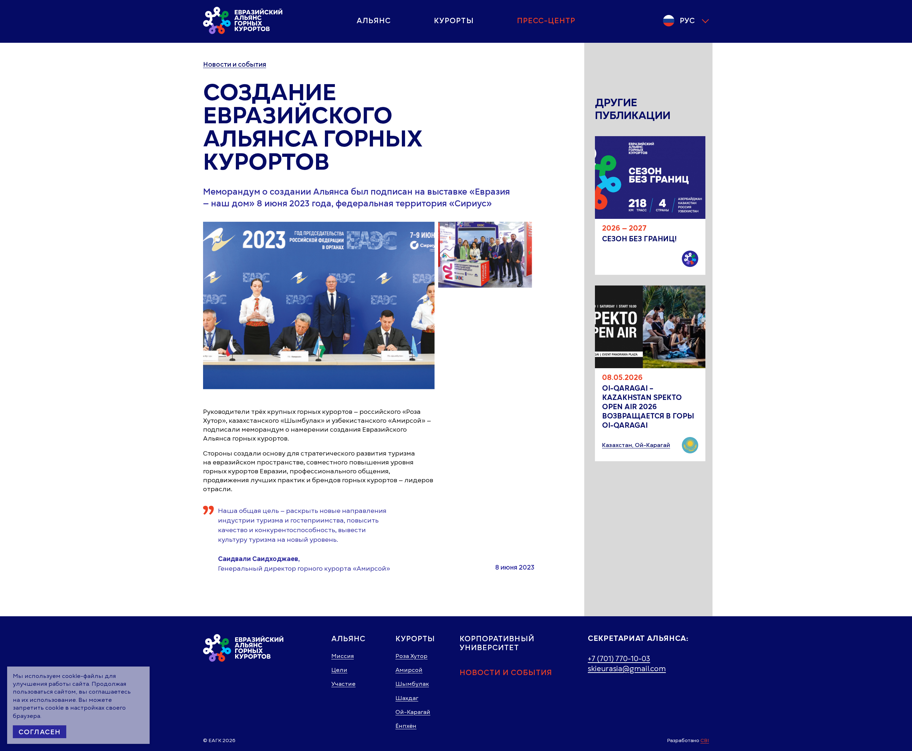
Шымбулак (412, 684)
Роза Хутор (411, 656)
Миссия (342, 656)
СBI (704, 740)
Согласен (40, 732)
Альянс (374, 20)
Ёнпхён (405, 726)
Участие (343, 684)
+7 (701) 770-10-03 (619, 659)
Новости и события (234, 64)
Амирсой (409, 670)
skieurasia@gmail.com (627, 669)
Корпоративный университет (497, 643)
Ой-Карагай (412, 712)
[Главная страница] (243, 20)
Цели (339, 670)
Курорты (453, 20)
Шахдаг (406, 698)
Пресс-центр (546, 20)
